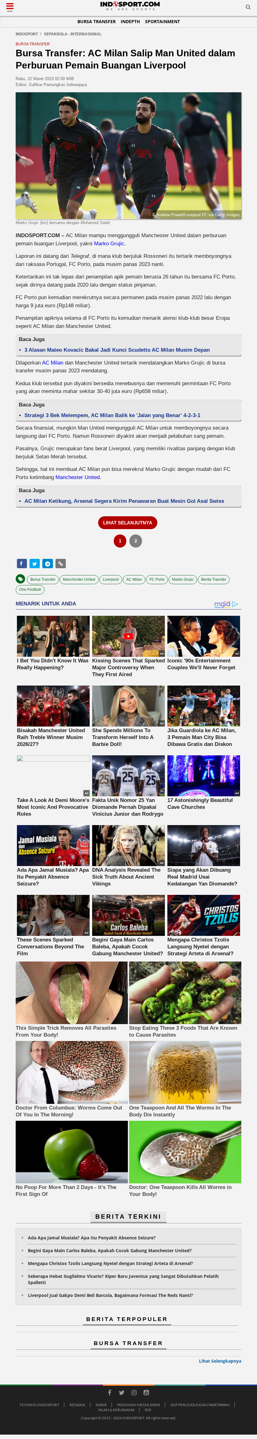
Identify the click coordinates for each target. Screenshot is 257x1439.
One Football (30, 589)
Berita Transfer (213, 579)
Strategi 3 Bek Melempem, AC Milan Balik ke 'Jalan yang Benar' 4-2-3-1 (112, 415)
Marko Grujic (109, 244)
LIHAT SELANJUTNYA (127, 522)
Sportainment (162, 21)
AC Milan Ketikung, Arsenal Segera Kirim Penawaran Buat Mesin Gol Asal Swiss (124, 501)
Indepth (130, 21)
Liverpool (111, 579)
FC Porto (157, 579)
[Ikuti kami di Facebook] (109, 1394)
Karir (101, 1404)
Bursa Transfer (96, 21)
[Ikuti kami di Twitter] (122, 1394)
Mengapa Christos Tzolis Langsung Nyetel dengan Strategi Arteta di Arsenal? (110, 1263)
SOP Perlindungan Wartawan (200, 1404)
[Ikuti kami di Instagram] (134, 1394)
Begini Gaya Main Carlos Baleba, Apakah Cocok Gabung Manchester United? (110, 1250)
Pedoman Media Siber (138, 1404)
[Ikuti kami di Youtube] (146, 1394)
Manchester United (77, 477)
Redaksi (77, 1404)
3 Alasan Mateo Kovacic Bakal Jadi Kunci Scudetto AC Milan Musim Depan (117, 350)
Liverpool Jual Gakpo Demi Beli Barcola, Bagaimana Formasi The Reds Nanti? (110, 1295)
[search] (248, 8)
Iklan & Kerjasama (116, 1409)
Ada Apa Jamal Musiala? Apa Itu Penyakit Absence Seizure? (92, 1238)
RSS (148, 1409)
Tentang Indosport (39, 1404)
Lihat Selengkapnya (220, 1361)
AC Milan (52, 363)
